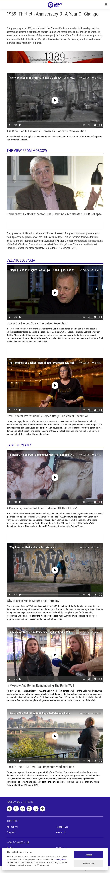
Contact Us (61, 832)
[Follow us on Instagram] (29, 808)
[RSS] (36, 808)
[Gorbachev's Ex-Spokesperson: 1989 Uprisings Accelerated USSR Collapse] (55, 183)
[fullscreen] (100, 125)
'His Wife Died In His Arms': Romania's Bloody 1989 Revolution (45, 77)
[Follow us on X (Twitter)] (16, 808)
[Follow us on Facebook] (9, 808)
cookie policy (59, 859)
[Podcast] (42, 808)
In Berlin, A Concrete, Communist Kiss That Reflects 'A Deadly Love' (48, 454)
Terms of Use (62, 826)
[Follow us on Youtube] (22, 808)
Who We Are (12, 826)
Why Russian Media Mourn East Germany (33, 547)
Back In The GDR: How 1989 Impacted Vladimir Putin (39, 713)
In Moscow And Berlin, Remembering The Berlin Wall (39, 632)
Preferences (88, 863)
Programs (11, 832)
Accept (89, 854)
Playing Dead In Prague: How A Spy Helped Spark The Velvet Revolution (51, 270)
